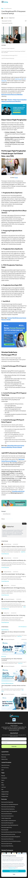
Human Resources (7, 8)
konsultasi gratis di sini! (18, 491)
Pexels (16, 177)
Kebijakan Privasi (12, 867)
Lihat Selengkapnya (22, 626)
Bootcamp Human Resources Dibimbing (11, 94)
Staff (16, 79)
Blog (2, 8)
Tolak (14, 874)
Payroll (19, 79)
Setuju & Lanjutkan (14, 871)
